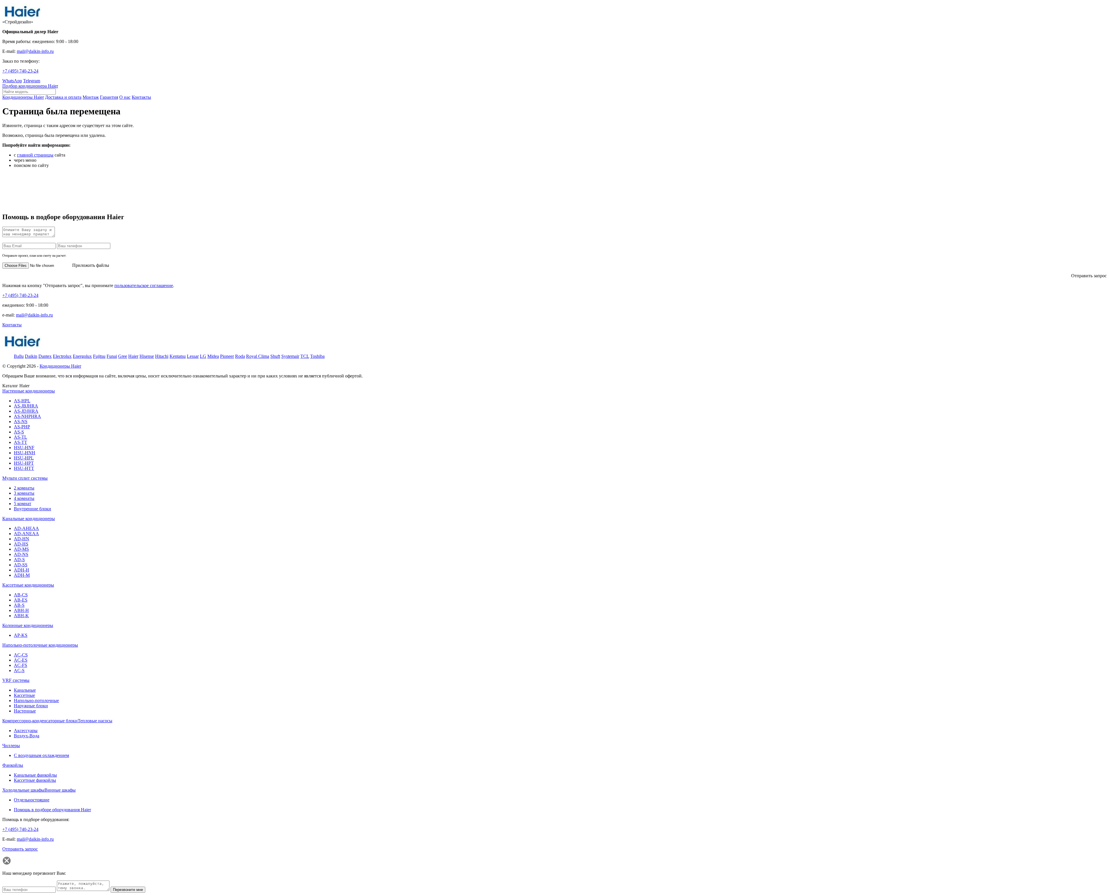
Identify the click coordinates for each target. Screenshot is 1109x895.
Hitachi (161, 356)
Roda (240, 356)
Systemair (290, 356)
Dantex (45, 356)
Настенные (25, 710)
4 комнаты (24, 498)
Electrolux (62, 356)
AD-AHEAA (26, 528)
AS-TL (20, 437)
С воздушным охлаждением (41, 755)
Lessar (193, 356)
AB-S (19, 605)
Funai (112, 356)
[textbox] (29, 92)
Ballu (19, 356)
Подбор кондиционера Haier (30, 85)
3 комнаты (24, 493)
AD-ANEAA (26, 533)
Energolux (82, 356)
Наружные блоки (31, 705)
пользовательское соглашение (143, 285)
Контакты (12, 324)
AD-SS (20, 564)
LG (203, 356)
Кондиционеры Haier (60, 366)
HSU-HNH (24, 452)
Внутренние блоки (32, 508)
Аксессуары (26, 730)
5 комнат (22, 503)
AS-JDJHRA (26, 411)
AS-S (19, 431)
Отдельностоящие (31, 799)
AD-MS (21, 549)
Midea (213, 356)
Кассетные (24, 695)
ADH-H (21, 569)
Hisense (146, 356)
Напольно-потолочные (36, 700)
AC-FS (20, 665)
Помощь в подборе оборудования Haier (52, 809)
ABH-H (21, 610)
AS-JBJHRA (26, 405)
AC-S (19, 670)
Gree (122, 356)
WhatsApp (12, 80)
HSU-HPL (24, 457)
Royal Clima (257, 356)
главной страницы (35, 154)
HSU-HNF (24, 447)
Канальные (25, 690)
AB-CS (21, 594)
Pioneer (227, 356)
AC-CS (21, 654)
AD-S (19, 559)
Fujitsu (99, 356)
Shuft (275, 356)
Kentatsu (178, 356)
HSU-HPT (24, 463)
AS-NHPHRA (27, 416)
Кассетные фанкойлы (35, 780)
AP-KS (20, 635)
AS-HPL (22, 400)
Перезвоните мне (128, 889)
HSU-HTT (24, 468)
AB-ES (20, 600)
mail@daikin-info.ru (35, 51)
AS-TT (20, 442)
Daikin (31, 356)
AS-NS (20, 421)
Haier (133, 356)
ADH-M (22, 575)
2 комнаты (24, 487)
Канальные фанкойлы (35, 775)
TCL (304, 356)
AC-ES (20, 660)
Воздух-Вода (26, 735)
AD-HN (21, 538)
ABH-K (21, 615)
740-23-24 (20, 70)
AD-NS (21, 554)
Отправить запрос (1089, 275)
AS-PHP (22, 426)
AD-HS (21, 544)
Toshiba (317, 356)
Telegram (31, 80)
